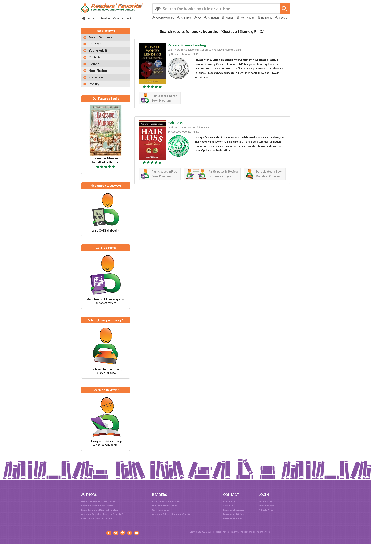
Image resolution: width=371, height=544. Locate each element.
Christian (213, 17)
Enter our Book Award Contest (97, 505)
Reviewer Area (266, 505)
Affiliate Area (266, 509)
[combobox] (221, 8)
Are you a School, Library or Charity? (172, 514)
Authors (93, 18)
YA (199, 17)
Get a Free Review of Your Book (98, 501)
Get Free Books (160, 509)
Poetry (283, 17)
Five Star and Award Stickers (96, 518)
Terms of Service (261, 531)
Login (129, 18)
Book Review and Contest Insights (99, 509)
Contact (118, 18)
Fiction (229, 17)
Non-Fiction (247, 17)
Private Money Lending (187, 45)
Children (186, 17)
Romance (266, 17)
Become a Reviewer (233, 509)
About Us (228, 505)
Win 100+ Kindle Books (164, 505)
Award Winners (165, 17)
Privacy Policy (241, 531)
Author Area (265, 501)
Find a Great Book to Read (166, 501)
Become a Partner (233, 518)
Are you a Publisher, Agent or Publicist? (102, 514)
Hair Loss (175, 122)
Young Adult (98, 50)
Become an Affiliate (233, 514)
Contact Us (229, 501)
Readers (105, 18)
